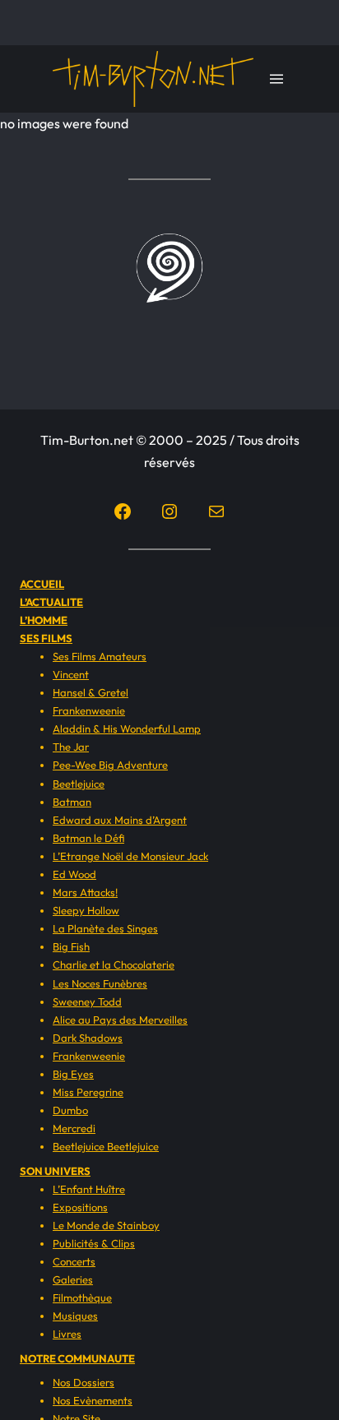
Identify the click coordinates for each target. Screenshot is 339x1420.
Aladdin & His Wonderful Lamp (127, 728)
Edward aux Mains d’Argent (120, 819)
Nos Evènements (92, 1400)
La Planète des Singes (105, 928)
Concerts (74, 1261)
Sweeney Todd (87, 1001)
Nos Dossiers (83, 1382)
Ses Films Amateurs (99, 656)
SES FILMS (46, 638)
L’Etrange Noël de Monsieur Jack (130, 856)
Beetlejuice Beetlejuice (106, 1146)
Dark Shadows (88, 1037)
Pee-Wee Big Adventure (110, 764)
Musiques (75, 1315)
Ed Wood (74, 874)
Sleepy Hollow (86, 910)
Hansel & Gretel (90, 692)
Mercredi (74, 1128)
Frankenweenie (89, 710)
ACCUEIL (42, 583)
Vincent (71, 674)
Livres (67, 1333)
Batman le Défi (88, 837)
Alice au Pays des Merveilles (120, 1019)
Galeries (73, 1279)
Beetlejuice (78, 783)
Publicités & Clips (94, 1243)
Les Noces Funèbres (100, 983)
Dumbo (70, 1110)
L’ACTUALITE (51, 601)
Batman (72, 801)
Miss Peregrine (88, 1092)
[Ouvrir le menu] (276, 79)
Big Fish (71, 946)
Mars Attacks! (85, 892)
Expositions (80, 1207)
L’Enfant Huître (89, 1189)
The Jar (71, 746)
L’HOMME (43, 620)
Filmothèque (82, 1297)
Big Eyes (73, 1073)
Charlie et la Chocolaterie (113, 964)
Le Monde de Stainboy (106, 1225)
